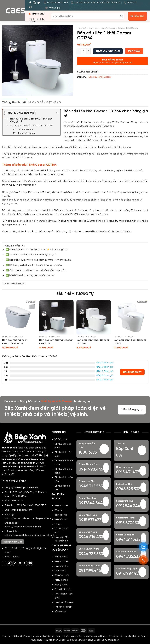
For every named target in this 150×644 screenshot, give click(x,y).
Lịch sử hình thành (37, 20)
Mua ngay (134, 51)
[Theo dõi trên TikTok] (9, 563)
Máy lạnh (59, 602)
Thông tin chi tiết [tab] (14, 102)
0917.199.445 (90, 571)
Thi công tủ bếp (63, 607)
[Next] (147, 327)
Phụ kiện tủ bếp (62, 589)
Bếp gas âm (61, 515)
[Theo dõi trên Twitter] (38, 3)
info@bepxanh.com (21, 510)
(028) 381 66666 (25, 505)
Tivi (56, 594)
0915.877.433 (90, 520)
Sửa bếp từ (60, 611)
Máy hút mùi (60, 519)
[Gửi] (121, 16)
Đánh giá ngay (132, 372)
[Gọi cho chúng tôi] (25, 563)
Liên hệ (34, 35)
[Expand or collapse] (57, 113)
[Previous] (2, 327)
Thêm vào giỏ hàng (108, 51)
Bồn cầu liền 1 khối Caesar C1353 (130, 342)
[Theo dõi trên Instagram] (34, 3)
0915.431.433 (127, 472)
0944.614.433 (91, 537)
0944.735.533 (91, 554)
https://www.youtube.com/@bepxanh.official (29, 535)
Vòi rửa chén (61, 580)
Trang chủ (38, 13)
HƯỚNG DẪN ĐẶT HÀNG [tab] (44, 102)
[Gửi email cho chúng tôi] (30, 7)
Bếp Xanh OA (125, 452)
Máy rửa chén (61, 505)
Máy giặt (59, 537)
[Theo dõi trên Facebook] (30, 3)
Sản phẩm (36, 30)
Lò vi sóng (59, 570)
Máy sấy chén (61, 566)
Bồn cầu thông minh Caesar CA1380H (14, 342)
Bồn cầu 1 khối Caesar (128, 28)
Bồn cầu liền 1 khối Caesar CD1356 (92, 342)
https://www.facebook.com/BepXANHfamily (29, 518)
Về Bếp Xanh (61, 439)
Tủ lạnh (58, 524)
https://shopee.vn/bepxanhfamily (23, 527)
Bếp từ (58, 510)
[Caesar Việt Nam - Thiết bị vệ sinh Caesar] (20, 10)
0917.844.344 (91, 503)
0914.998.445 (91, 469)
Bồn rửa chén (61, 575)
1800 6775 (40, 505)
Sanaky (69, 602)
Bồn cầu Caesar (108, 28)
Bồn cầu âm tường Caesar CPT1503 (56, 342)
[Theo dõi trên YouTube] (30, 563)
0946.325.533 (91, 486)
